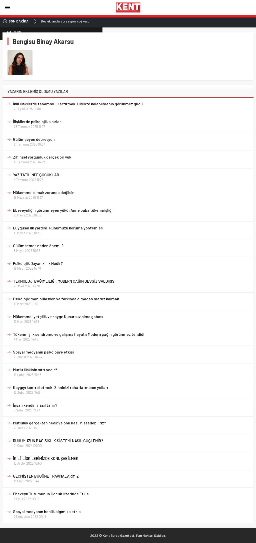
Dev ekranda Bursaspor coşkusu (65, 21)
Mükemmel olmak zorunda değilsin (43, 192)
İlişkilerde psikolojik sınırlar (37, 121)
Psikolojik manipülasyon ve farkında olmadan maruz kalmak (66, 298)
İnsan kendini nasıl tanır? (35, 405)
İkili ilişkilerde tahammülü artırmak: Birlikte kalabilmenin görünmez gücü (78, 103)
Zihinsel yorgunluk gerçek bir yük (42, 157)
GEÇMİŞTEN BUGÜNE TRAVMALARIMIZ (46, 476)
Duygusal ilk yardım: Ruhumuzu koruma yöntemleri (58, 227)
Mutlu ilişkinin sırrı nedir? (35, 369)
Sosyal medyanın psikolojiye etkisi (43, 352)
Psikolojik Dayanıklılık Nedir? (38, 263)
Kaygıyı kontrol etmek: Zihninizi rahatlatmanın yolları (60, 387)
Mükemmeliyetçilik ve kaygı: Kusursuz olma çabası (58, 316)
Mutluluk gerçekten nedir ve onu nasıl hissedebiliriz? (59, 422)
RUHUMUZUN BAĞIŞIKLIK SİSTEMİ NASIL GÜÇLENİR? (58, 440)
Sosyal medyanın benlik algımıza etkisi (47, 511)
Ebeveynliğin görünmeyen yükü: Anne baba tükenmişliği (62, 210)
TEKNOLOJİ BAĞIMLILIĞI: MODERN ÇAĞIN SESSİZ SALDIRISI (64, 281)
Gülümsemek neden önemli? (38, 245)
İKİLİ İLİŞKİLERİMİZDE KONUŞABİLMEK (45, 458)
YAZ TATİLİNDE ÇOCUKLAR (36, 174)
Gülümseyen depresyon (34, 139)
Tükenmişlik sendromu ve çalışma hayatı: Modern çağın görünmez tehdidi (78, 334)
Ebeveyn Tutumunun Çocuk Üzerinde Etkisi (51, 493)
